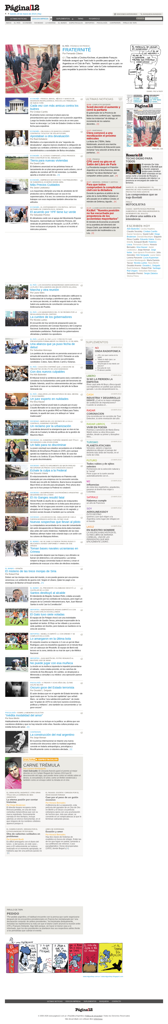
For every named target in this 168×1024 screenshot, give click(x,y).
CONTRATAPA (115, 23)
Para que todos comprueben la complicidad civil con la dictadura (104, 187)
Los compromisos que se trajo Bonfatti (142, 196)
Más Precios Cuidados (45, 184)
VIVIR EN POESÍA (97, 427)
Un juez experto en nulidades (49, 399)
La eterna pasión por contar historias (22, 800)
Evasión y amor (54, 831)
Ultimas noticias (55, 1001)
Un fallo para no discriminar (48, 445)
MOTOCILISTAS (136, 204)
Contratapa (35, 732)
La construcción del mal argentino (52, 734)
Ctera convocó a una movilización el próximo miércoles (101, 136)
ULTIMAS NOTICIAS (99, 99)
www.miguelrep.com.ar (91, 976)
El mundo (34, 541)
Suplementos (90, 1001)
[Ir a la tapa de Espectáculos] (40, 760)
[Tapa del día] (144, 146)
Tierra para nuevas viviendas (49, 160)
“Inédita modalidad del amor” (24, 715)
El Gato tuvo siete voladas (47, 614)
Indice (8, 23)
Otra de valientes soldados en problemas (23, 835)
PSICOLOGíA (102, 23)
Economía (34, 99)
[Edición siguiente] (8, 14)
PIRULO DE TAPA (130, 23)
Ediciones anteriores (126, 14)
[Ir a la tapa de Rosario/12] (134, 155)
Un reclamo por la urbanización (50, 426)
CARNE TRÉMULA (41, 765)
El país (33, 285)
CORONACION (95, 413)
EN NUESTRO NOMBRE (101, 530)
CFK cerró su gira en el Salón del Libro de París (101, 163)
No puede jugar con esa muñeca (51, 663)
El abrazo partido (104, 370)
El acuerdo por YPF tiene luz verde (53, 212)
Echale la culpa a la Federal (48, 470)
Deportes (34, 610)
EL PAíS (17, 23)
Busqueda (104, 1001)
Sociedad (34, 421)
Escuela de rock (103, 368)
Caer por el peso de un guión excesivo (62, 798)
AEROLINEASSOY (97, 511)
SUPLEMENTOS (97, 342)
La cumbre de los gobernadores (51, 317)
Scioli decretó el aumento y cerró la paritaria (103, 108)
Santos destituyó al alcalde (47, 592)
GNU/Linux (98, 1019)
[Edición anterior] (5, 14)
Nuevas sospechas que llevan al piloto (55, 522)
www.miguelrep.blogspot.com (112, 976)
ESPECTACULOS (76, 23)
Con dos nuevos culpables (47, 371)
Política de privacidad (93, 1016)
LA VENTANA (50, 23)
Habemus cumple (96, 500)
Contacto (116, 1001)
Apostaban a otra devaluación (49, 136)
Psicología (35, 683)
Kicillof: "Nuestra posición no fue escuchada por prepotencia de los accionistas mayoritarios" (103, 214)
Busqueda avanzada (151, 14)
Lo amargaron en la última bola (50, 638)
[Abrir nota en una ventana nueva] (63, 57)
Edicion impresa (73, 1001)
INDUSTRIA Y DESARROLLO (103, 397)
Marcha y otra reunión (44, 289)
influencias (93, 484)
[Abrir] (51, 19)
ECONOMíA (27, 23)
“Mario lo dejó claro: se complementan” (106, 360)
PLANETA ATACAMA (99, 445)
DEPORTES (89, 23)
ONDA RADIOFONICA (107, 351)
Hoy (39, 14)
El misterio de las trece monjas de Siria (30, 571)
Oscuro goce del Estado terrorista (52, 687)
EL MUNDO (62, 23)
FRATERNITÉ (77, 49)
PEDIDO (13, 913)
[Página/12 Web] (22, 11)
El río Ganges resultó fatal (47, 497)
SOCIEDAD (38, 23)
